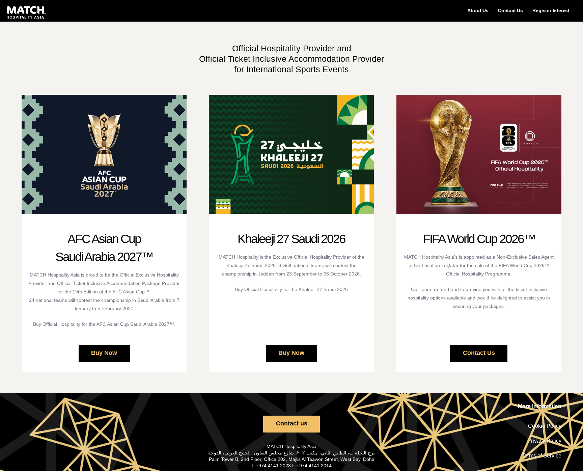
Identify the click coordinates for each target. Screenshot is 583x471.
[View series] (104, 154)
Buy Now (104, 352)
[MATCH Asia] (26, 12)
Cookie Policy (544, 426)
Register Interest (551, 10)
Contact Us (510, 10)
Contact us (291, 423)
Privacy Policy (544, 441)
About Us (477, 10)
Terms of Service (541, 456)
